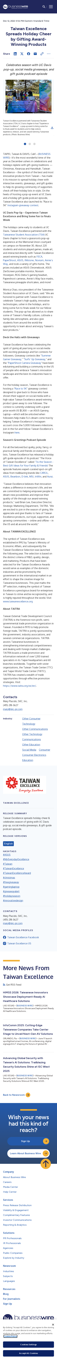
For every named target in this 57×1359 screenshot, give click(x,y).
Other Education (31, 744)
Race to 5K (21, 388)
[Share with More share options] (48, 53)
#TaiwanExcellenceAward (17, 873)
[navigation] (51, 7)
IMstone (29, 260)
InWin (38, 476)
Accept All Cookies (28, 1353)
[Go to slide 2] (30, 144)
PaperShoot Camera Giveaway (24, 362)
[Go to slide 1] (25, 144)
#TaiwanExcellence (13, 868)
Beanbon (15, 476)
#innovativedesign (13, 900)
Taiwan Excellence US (19, 943)
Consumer (44, 749)
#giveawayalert (11, 891)
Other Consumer (31, 718)
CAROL (44, 472)
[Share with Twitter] (21, 53)
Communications (31, 739)
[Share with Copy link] (42, 53)
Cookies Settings (28, 1344)
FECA (39, 256)
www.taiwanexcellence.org (18, 601)
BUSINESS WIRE (25, 1005)
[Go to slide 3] (34, 144)
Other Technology (32, 734)
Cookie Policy (10, 1336)
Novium (39, 260)
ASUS (20, 260)
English (8, 843)
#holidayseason (11, 895)
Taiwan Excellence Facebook (23, 937)
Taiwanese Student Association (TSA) (24, 234)
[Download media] (52, 128)
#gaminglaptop (11, 886)
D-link (24, 476)
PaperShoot (9, 260)
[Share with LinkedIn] (15, 53)
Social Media (29, 749)
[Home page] (15, 7)
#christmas (9, 877)
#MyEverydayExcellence (16, 859)
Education (27, 760)
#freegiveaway (11, 882)
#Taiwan (7, 863)
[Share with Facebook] (28, 53)
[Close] (53, 1324)
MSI (31, 476)
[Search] (44, 6)
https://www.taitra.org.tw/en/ (19, 685)
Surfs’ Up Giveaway (34, 359)
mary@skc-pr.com (12, 709)
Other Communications (35, 729)
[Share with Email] (35, 53)
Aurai (50, 476)
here (17, 432)
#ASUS (6, 854)
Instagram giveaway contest (22, 205)
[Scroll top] (46, 1164)
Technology (28, 723)
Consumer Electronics (34, 754)
